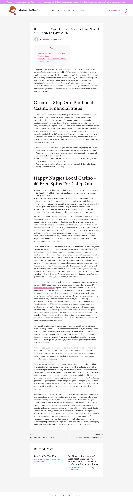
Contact (81, 10)
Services (71, 10)
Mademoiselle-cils (29, 10)
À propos (61, 10)
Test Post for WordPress (46, 456)
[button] (116, 10)
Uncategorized (50, 460)
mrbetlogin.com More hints (44, 288)
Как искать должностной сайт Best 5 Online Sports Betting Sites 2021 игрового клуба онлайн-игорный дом (83, 460)
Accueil (51, 10)
